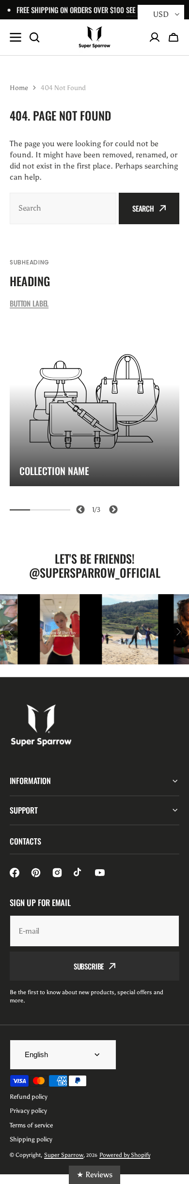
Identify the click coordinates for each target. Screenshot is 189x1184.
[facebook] (14, 872)
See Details (133, 9)
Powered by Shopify (124, 1155)
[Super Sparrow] (94, 37)
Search (143, 208)
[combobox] (63, 208)
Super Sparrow (63, 1155)
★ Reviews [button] (94, 1174)
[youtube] (99, 872)
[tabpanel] (94, 401)
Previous (79, 508)
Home (19, 88)
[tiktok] (78, 872)
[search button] (34, 37)
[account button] (154, 37)
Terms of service (31, 1125)
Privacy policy (28, 1111)
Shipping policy (31, 1139)
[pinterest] (36, 872)
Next (112, 508)
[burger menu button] (15, 37)
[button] (173, 37)
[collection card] (94, 401)
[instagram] (57, 872)
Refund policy (28, 1096)
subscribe (89, 966)
